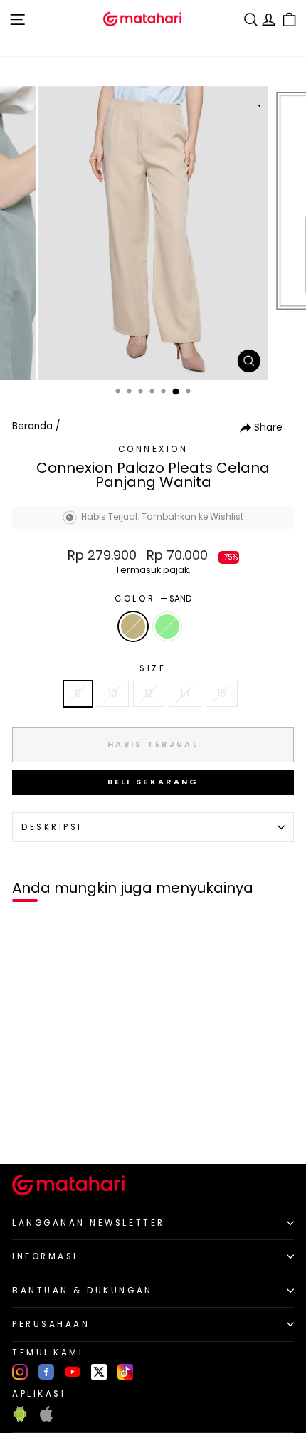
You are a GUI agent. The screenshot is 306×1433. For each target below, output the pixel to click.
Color (153, 598)
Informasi (45, 1256)
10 (112, 693)
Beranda (32, 426)
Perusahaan (51, 1324)
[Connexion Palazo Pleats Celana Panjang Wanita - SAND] (27, 1128)
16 (221, 693)
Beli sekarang (153, 781)
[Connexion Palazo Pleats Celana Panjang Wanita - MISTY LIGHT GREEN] (43, 1128)
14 (185, 693)
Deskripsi (52, 827)
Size (152, 668)
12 (148, 693)
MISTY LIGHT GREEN (167, 626)
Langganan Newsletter (88, 1223)
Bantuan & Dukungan (82, 1290)
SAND (133, 626)
